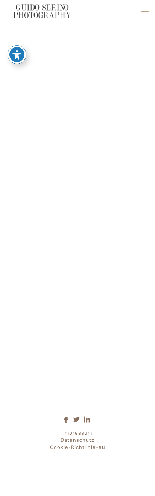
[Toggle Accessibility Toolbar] (17, 55)
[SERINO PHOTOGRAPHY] (42, 11)
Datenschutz (77, 440)
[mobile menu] (144, 11)
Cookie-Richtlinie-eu (77, 447)
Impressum (77, 433)
